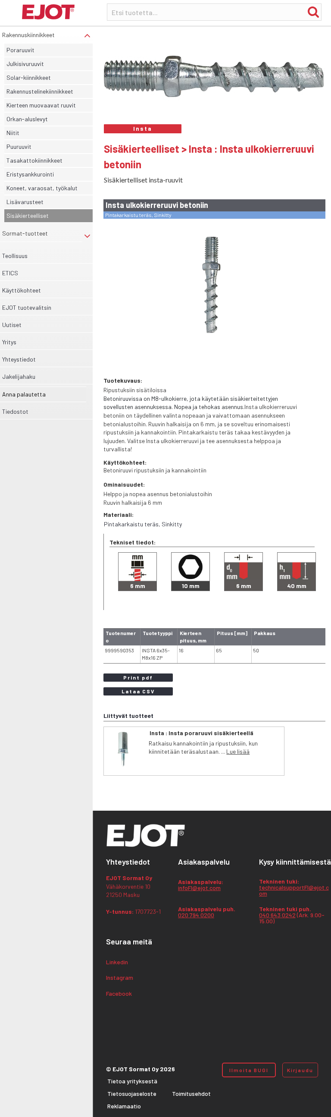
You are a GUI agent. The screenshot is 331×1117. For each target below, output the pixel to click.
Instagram (119, 978)
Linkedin (117, 962)
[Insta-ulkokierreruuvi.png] (212, 285)
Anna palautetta (24, 394)
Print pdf (138, 677)
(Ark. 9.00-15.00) (292, 915)
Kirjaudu (300, 1070)
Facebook (119, 994)
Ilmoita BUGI (249, 1070)
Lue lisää (238, 751)
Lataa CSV (138, 691)
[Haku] (313, 12)
